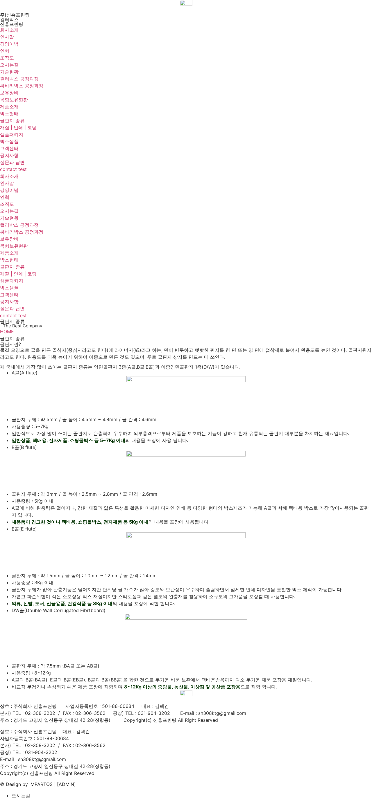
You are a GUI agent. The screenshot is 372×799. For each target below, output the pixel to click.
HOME (7, 331)
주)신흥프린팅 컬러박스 (15, 17)
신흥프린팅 (11, 24)
